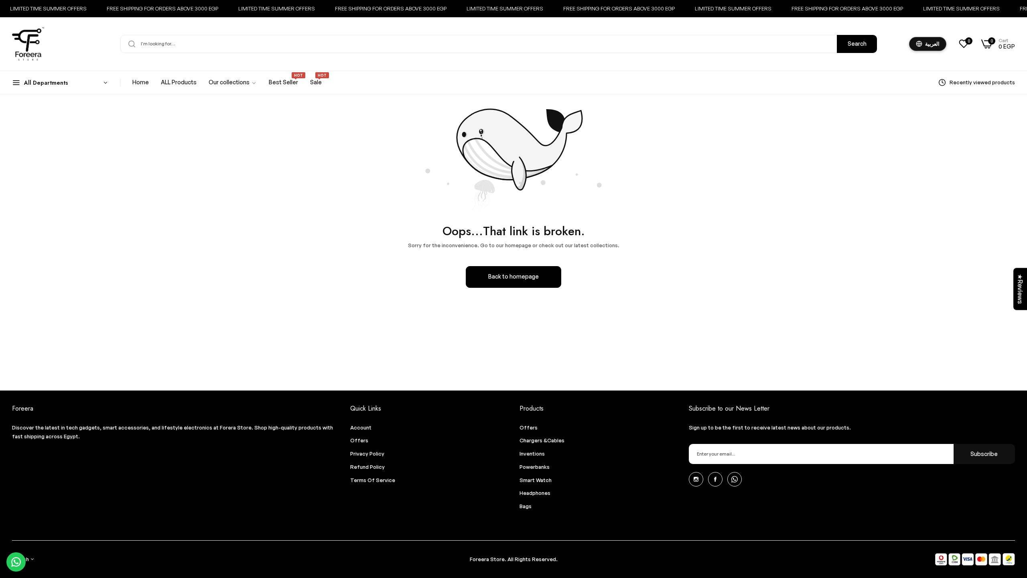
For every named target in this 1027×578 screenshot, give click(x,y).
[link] (233, 82)
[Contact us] (16, 562)
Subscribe (984, 453)
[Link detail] (696, 479)
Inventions (532, 453)
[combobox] (498, 44)
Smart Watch (536, 480)
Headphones (535, 493)
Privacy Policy (367, 453)
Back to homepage (513, 276)
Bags (526, 506)
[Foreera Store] (28, 44)
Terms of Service (372, 480)
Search (857, 43)
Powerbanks (535, 467)
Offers (359, 440)
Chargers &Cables (542, 440)
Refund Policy (367, 467)
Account (360, 427)
